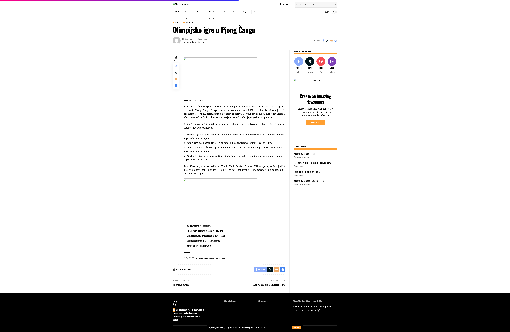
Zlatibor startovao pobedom (198, 225)
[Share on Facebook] (323, 41)
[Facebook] (280, 4)
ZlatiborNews (187, 39)
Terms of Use (260, 327)
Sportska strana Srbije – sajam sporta (203, 240)
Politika (298, 157)
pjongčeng (199, 258)
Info (296, 166)
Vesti (303, 157)
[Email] (331, 41)
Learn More (315, 122)
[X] (283, 4)
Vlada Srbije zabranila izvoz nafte (307, 171)
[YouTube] (287, 4)
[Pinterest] (321, 65)
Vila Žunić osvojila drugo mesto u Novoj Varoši (206, 235)
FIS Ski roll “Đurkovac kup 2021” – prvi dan (205, 230)
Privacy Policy (244, 327)
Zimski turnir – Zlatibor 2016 (199, 245)
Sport (178, 22)
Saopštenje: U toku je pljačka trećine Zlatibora (312, 162)
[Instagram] (332, 65)
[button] (296, 327)
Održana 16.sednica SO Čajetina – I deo (309, 180)
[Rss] (290, 4)
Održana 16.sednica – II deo (304, 153)
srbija (206, 258)
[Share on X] (327, 41)
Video (308, 157)
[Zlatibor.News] (181, 5)
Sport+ (189, 22)
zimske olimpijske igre (217, 258)
